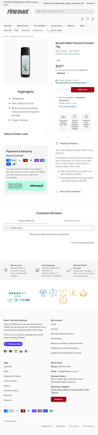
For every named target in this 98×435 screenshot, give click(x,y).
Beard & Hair (22, 25)
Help (82, 25)
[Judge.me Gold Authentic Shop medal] (63, 293)
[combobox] (64, 11)
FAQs (16, 30)
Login (53, 324)
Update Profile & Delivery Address (66, 353)
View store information (67, 106)
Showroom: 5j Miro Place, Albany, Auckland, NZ (64, 3)
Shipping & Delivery (12, 376)
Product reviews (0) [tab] (26, 221)
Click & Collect (10, 381)
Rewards (26, 30)
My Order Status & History (62, 333)
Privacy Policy (74, 426)
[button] (92, 18)
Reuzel (63, 51)
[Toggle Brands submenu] (76, 25)
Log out (54, 329)
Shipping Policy (47, 426)
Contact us (37, 30)
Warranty (8, 395)
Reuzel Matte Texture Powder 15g (21, 36)
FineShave (12, 421)
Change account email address (64, 348)
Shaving (7, 25)
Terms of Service (88, 426)
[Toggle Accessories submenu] (63, 25)
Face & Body (39, 25)
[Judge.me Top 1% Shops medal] (83, 293)
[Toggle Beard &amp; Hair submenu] (30, 25)
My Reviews (56, 338)
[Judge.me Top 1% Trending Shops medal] (63, 300)
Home (6, 36)
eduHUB (7, 30)
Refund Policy (60, 426)
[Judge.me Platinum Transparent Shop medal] (53, 293)
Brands (71, 25)
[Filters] (6, 228)
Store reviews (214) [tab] (71, 221)
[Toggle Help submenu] (85, 25)
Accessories (56, 25)
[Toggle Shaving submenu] (13, 25)
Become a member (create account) (67, 343)
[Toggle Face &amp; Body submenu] (46, 25)
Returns (7, 386)
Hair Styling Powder (72, 54)
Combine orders (11, 390)
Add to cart (82, 89)
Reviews (90, 3)
